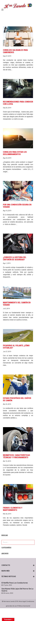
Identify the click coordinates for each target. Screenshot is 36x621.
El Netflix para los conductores (15, 583)
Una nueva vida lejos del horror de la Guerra (17, 590)
